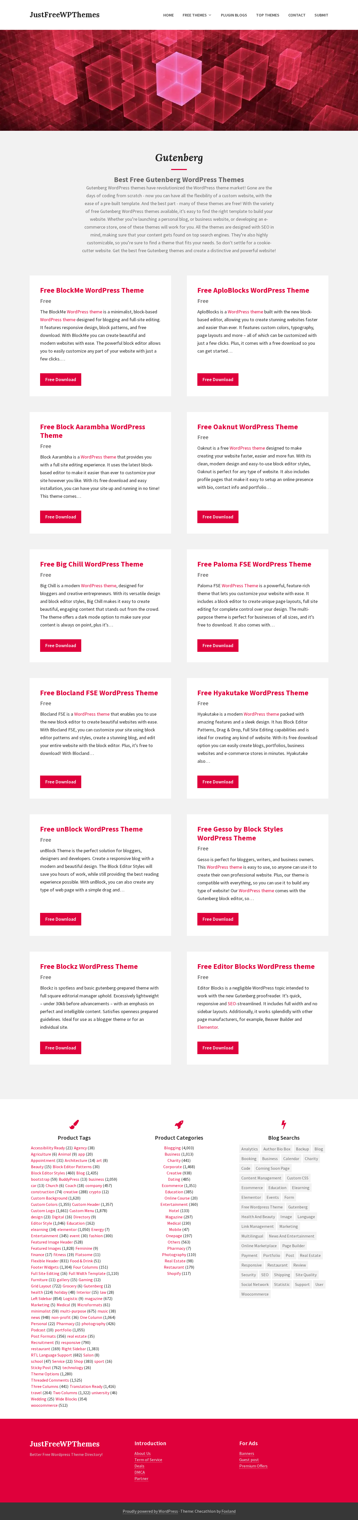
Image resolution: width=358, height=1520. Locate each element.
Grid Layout (41, 1286)
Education (76, 1223)
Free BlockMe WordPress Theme (92, 290)
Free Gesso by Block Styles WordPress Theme (240, 833)
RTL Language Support (51, 1355)
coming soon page (273, 1168)
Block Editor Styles (48, 1173)
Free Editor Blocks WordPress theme (256, 966)
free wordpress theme (262, 1207)
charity (311, 1158)
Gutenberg (93, 1286)
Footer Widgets (45, 1267)
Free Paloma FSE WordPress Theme (254, 564)
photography (93, 1323)
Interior (84, 1292)
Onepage (174, 1235)
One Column (91, 1317)
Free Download (60, 379)
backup (302, 1148)
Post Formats (43, 1336)
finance (37, 1254)
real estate (77, 1336)
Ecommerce (172, 1185)
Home (168, 15)
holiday (60, 1292)
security (248, 1274)
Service (58, 1361)
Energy (97, 1229)
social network (255, 1284)
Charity (174, 1160)
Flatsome (84, 1254)
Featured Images (46, 1248)
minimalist (41, 1311)
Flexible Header (45, 1260)
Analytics (249, 1148)
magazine (93, 1298)
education (277, 1187)
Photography (174, 1254)
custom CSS (297, 1177)
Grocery (70, 1286)
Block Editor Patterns (72, 1166)
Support (302, 1284)
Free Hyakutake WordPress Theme (252, 692)
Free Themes (195, 15)
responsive (70, 1342)
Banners (246, 1453)
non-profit (61, 1317)
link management (257, 1226)
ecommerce (252, 1187)
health (37, 1292)
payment (249, 1255)
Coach (70, 1185)
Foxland (228, 1511)
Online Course (177, 1198)
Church (52, 1185)
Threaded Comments (50, 1380)
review (299, 1265)
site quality (306, 1274)
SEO (232, 1004)
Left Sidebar (41, 1298)
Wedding (38, 1399)
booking (249, 1158)
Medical (63, 1304)
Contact (297, 15)
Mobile (175, 1229)
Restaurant (174, 1267)
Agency (80, 1147)
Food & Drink (81, 1260)
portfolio (63, 1329)
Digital (58, 1216)
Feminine (83, 1248)
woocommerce (44, 1405)
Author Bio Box (276, 1148)
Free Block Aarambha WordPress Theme (92, 431)
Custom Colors (44, 1204)
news (35, 1317)
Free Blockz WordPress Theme (89, 966)
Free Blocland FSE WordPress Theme (99, 692)
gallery (63, 1279)
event (75, 1235)
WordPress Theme (240, 586)
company (93, 1185)
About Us (142, 1453)
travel (36, 1392)
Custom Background (49, 1198)
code (245, 1168)
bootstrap (40, 1179)
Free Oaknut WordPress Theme (247, 426)
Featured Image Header (52, 1242)
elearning (39, 1229)
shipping (282, 1274)
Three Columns (44, 1386)
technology (72, 1367)
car (33, 1185)
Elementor (207, 1027)
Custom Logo (43, 1210)
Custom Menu (81, 1210)
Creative (174, 1173)
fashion (96, 1235)
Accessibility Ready (48, 1147)
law (103, 1292)
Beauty (37, 1166)
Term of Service (148, 1459)
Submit (321, 15)
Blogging (172, 1147)
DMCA (139, 1472)
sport (99, 1361)
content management (261, 1177)
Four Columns (85, 1267)
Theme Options (45, 1373)
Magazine (174, 1216)
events (273, 1197)
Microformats (89, 1304)
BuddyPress (69, 1179)
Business (172, 1154)
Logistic (70, 1298)
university (100, 1392)
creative (70, 1191)
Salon (88, 1355)
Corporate (172, 1166)
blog (318, 1148)
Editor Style (41, 1223)
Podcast (38, 1329)
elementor (67, 1229)
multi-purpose (73, 1311)
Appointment (43, 1160)
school (37, 1361)
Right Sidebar (74, 1348)
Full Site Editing (45, 1273)
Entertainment (44, 1235)
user (319, 1284)
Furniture (39, 1279)
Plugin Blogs (234, 15)
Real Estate (175, 1260)
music (102, 1311)
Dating (174, 1179)
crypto (95, 1191)
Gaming (86, 1279)
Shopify (174, 1273)
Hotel (174, 1210)
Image (286, 1216)
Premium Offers (253, 1465)
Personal (39, 1323)
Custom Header (86, 1204)
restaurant (40, 1348)
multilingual (252, 1236)
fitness (59, 1254)
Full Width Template (87, 1273)
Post (290, 1255)
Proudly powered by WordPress (150, 1511)
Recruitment (42, 1342)
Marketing (40, 1304)
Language (306, 1216)
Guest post (249, 1459)
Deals (139, 1465)
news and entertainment (291, 1236)
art (99, 1160)
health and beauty (258, 1216)
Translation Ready (86, 1386)
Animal (64, 1154)
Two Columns (65, 1392)
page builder (293, 1245)
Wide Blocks (66, 1399)
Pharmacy (65, 1323)
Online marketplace (259, 1245)
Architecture (76, 1160)
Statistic (282, 1284)
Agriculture (41, 1154)
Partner (141, 1478)
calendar (291, 1158)
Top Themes (267, 15)
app (81, 1154)
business (96, 1179)
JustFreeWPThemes (65, 14)
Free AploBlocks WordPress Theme (253, 290)
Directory (81, 1216)
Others (174, 1242)
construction (42, 1191)
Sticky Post (41, 1367)
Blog (80, 1173)
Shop (78, 1361)
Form (289, 1197)
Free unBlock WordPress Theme (91, 829)
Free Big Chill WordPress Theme (91, 564)
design (37, 1216)
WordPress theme (84, 312)
